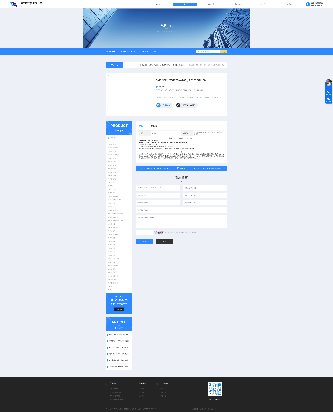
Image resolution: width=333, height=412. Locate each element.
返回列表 (182, 168)
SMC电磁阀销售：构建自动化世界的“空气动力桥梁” (120, 360)
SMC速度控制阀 (113, 234)
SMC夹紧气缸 (112, 158)
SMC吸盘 (111, 286)
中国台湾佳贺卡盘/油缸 (117, 399)
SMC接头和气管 (178, 65)
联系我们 (290, 4)
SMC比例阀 (111, 231)
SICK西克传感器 (115, 396)
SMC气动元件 (166, 65)
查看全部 (119, 309)
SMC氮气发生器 (113, 283)
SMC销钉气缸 (112, 179)
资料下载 (163, 396)
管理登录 (210, 409)
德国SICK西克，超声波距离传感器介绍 (120, 334)
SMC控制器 (111, 224)
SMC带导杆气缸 (113, 154)
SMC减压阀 (111, 251)
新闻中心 (211, 4)
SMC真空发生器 (113, 227)
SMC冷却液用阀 (113, 265)
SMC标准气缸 (112, 144)
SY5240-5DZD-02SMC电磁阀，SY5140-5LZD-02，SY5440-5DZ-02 (139, 51)
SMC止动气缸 (112, 172)
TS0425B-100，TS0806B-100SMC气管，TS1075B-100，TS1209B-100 (168, 168)
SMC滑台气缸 (112, 165)
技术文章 (163, 392)
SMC (109, 290)
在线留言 (154, 126)
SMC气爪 (111, 186)
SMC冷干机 (111, 189)
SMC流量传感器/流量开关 (115, 213)
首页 (150, 65)
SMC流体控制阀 (113, 196)
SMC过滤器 (111, 248)
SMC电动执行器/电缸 (114, 199)
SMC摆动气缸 (112, 175)
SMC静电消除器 (113, 210)
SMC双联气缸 (112, 151)
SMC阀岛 (111, 206)
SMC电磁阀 (111, 193)
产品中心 (185, 4)
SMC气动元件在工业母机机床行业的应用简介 (120, 347)
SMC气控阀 (111, 203)
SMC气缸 (111, 182)
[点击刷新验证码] (159, 232)
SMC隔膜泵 (111, 269)
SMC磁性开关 (112, 279)
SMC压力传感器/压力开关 (115, 220)
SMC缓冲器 (111, 272)
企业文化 (141, 392)
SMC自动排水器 (113, 276)
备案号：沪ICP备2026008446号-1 (148, 409)
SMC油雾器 (111, 262)
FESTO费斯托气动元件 (117, 392)
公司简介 (141, 388)
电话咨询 (328, 94)
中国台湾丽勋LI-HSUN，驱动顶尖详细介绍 (120, 366)
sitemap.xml (218, 409)
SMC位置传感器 (113, 217)
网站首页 (159, 4)
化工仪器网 (202, 409)
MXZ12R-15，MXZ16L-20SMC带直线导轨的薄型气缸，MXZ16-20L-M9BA (217, 168)
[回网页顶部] (328, 88)
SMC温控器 (111, 238)
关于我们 (264, 4)
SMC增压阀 (111, 241)
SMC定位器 (111, 245)
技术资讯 (237, 4)
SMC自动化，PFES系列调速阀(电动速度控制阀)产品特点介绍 (120, 341)
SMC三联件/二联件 (113, 258)
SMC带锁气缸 (112, 168)
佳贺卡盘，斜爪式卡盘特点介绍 (119, 354)
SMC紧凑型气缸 (113, 148)
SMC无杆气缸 (112, 161)
